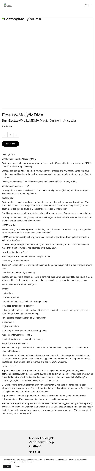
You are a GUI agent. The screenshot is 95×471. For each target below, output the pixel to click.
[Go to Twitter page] (30, 452)
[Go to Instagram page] (38, 452)
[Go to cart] (86, 5)
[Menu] (90, 5)
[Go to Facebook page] (34, 452)
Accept (7, 467)
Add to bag (10, 144)
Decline (17, 467)
